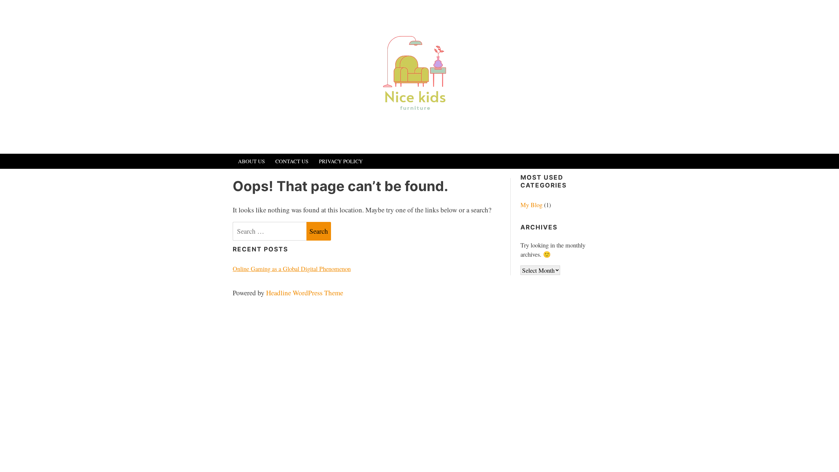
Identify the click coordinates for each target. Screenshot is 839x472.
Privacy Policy (341, 161)
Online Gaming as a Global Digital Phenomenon (292, 269)
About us (251, 161)
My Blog (531, 205)
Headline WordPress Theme (304, 292)
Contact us (291, 161)
